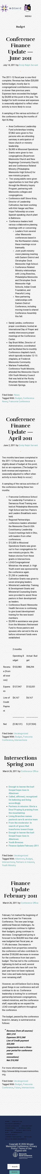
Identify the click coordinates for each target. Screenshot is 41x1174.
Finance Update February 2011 (24, 845)
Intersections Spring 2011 (20, 761)
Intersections (20, 740)
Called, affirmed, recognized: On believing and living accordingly (23, 799)
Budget (18, 398)
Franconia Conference (19, 401)
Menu (28, 16)
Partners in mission (25, 862)
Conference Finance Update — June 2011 (20, 48)
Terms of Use (25, 1148)
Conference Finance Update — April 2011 (20, 429)
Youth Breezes (16, 842)
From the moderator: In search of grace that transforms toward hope (21, 826)
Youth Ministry (9, 865)
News (17, 395)
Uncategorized (21, 733)
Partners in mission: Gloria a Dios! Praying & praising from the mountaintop (23, 809)
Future (17, 1087)
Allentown (20, 858)
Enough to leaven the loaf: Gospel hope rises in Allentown (22, 790)
